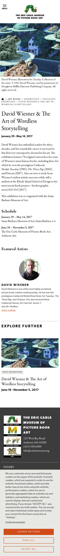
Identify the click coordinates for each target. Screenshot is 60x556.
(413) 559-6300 (32, 447)
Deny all (29, 540)
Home (2, 99)
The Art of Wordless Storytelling (23, 381)
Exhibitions (31, 99)
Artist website (8, 310)
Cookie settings (28, 532)
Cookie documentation (15, 522)
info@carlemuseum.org (36, 451)
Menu (5, 9)
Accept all (28, 549)
